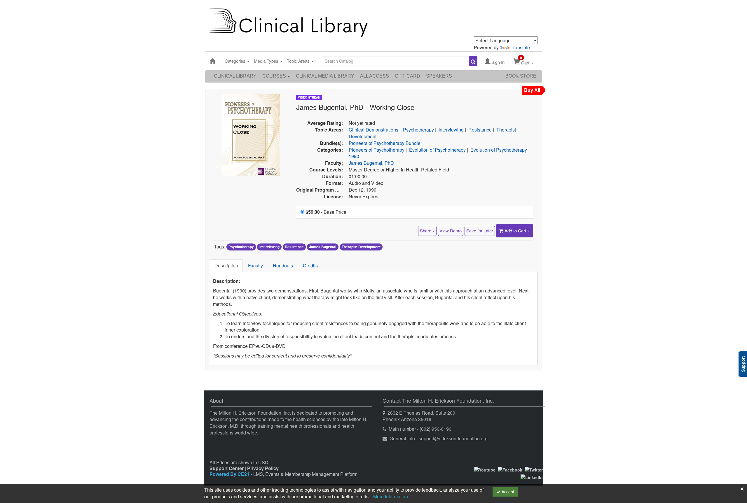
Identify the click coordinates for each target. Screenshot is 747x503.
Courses (274, 75)
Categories (236, 61)
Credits (310, 265)
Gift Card (407, 75)
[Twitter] (534, 469)
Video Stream (309, 97)
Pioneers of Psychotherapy (376, 149)
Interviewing (451, 129)
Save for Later (479, 230)
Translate (520, 47)
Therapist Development (361, 247)
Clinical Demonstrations (373, 129)
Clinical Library (235, 75)
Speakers (439, 75)
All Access (374, 75)
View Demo (450, 230)
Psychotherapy (418, 129)
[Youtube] (484, 469)
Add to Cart (516, 230)
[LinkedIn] (532, 477)
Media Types (267, 61)
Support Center (227, 468)
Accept (507, 492)
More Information (390, 496)
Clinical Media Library (325, 75)
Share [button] (426, 230)
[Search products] (473, 61)
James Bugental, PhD (371, 163)
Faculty (255, 265)
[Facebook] (510, 469)
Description (226, 265)
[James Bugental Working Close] (250, 134)
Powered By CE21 (230, 474)
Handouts (283, 265)
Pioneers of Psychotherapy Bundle (384, 143)
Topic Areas (299, 61)
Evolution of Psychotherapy (437, 149)
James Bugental (322, 247)
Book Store (520, 75)
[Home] (212, 61)
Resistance (480, 129)
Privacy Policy (263, 468)
